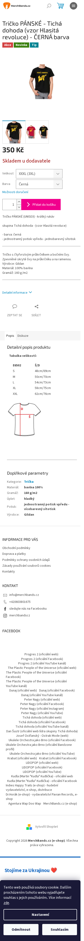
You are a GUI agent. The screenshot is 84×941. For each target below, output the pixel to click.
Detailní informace (15, 292)
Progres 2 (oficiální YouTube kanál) (42, 663)
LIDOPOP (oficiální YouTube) (42, 772)
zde (6, 902)
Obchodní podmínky (16, 548)
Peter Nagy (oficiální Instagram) (42, 708)
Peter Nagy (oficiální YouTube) (42, 713)
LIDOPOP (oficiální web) (42, 762)
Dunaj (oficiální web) (23, 690)
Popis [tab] (10, 335)
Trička (29, 481)
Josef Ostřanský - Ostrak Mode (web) (42, 735)
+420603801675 (20, 602)
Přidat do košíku (44, 204)
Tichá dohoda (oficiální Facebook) (42, 722)
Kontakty (8, 571)
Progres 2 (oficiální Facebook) (42, 659)
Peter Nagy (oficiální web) (42, 699)
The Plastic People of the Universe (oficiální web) (42, 668)
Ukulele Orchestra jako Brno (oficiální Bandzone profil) (39, 747)
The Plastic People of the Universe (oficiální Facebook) (36, 674)
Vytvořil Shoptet (46, 826)
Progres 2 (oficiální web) (41, 654)
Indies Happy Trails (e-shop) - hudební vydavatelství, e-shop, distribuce (32, 787)
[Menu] (73, 5)
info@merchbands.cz (24, 595)
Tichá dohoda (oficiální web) (42, 717)
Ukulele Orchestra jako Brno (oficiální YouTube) (42, 753)
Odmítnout (21, 929)
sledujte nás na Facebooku (28, 608)
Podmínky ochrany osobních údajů (26, 560)
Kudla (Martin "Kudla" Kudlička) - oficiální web (42, 776)
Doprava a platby (14, 554)
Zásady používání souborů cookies (26, 565)
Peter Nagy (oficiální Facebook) (42, 704)
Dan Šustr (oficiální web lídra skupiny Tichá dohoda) (42, 731)
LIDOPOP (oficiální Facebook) (42, 767)
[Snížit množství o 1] (19, 207)
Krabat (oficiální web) (22, 758)
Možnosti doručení (15, 192)
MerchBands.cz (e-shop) (60, 803)
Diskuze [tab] (23, 335)
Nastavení (40, 914)
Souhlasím (60, 929)
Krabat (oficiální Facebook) (58, 758)
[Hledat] (49, 5)
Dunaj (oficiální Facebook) (57, 690)
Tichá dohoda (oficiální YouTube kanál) (42, 726)
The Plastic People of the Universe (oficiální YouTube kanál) (36, 683)
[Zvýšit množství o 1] (19, 202)
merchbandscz (19, 615)
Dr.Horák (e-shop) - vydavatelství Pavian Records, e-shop (42, 796)
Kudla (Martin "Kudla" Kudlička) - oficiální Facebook (42, 781)
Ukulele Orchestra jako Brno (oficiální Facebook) (42, 740)
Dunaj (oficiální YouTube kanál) (42, 695)
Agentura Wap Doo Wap (24, 803)
